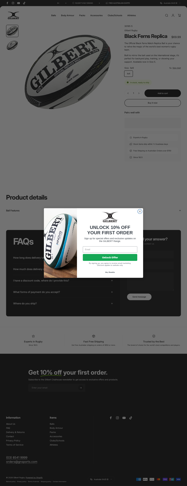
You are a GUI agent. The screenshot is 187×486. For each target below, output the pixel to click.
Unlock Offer (110, 257)
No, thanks (110, 272)
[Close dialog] (140, 211)
